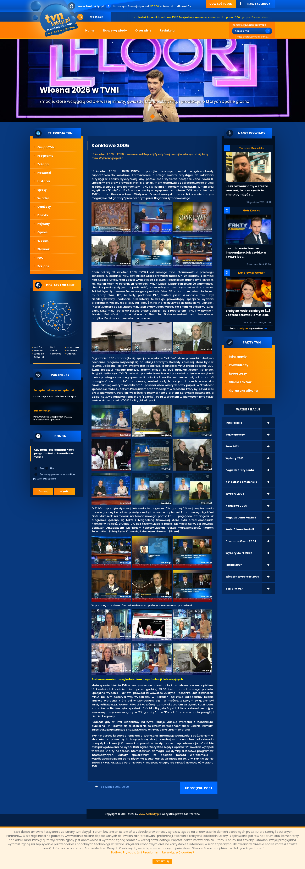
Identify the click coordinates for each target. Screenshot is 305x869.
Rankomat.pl (42, 410)
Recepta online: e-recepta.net (53, 390)
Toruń (53, 350)
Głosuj (43, 491)
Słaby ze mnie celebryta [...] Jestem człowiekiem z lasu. (248, 313)
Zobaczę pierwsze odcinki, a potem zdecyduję (54, 476)
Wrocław (71, 350)
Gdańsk (71, 353)
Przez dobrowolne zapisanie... (252, 36)
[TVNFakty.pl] (56, 19)
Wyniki (64, 491)
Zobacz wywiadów (246, 328)
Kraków (38, 347)
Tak (41, 468)
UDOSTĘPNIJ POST (198, 788)
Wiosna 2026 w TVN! (79, 90)
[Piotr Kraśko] (248, 229)
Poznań (38, 350)
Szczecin (39, 353)
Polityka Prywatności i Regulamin (134, 852)
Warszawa (71, 347)
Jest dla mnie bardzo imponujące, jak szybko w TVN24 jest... (246, 252)
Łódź (52, 347)
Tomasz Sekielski (251, 148)
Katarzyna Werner (251, 273)
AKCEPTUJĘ (162, 861)
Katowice (55, 353)
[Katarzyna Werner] (248, 291)
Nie (52, 468)
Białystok (39, 357)
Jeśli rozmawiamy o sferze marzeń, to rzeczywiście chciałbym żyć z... (247, 190)
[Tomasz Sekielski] (248, 167)
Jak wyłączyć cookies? (177, 852)
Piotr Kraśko (251, 210)
